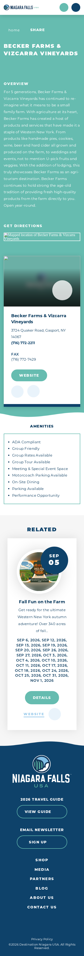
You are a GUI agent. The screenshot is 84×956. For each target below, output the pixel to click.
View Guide (38, 811)
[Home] (30, 7)
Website (29, 375)
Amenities (42, 426)
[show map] (33, 391)
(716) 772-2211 (23, 343)
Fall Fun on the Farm (42, 601)
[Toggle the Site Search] (64, 7)
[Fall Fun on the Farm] (39, 571)
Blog (41, 888)
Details (42, 697)
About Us (42, 898)
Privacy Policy (42, 939)
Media (42, 870)
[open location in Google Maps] (42, 237)
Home (14, 30)
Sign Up (38, 842)
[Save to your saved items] (17, 391)
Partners (42, 879)
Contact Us (42, 907)
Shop (41, 860)
